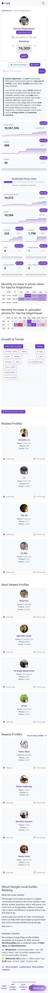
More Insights (11, 967)
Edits (18, 362)
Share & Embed (20, 64)
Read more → (7, 926)
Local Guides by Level (23, 987)
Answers (8, 362)
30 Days (40, 346)
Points (7, 356)
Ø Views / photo (11, 351)
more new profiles (35, 735)
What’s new (38, 988)
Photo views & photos (13, 346)
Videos (23, 351)
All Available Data (36, 362)
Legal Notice (4, 987)
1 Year (40, 356)
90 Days (40, 351)
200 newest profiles (13, 987)
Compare (6, 969)
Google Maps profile (24, 32)
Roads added (10, 372)
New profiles (37, 967)
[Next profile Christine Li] (35, 46)
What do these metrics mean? (14, 412)
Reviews (17, 356)
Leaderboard (6, 10)
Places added (10, 367)
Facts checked (10, 377)
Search (42, 71)
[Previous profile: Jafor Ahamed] (13, 46)
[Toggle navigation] (43, 3)
